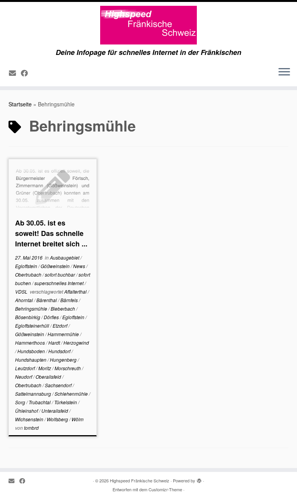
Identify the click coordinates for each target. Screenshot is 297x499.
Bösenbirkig (28, 317)
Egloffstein (26, 266)
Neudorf (24, 376)
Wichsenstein (29, 419)
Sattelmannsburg (33, 393)
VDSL (22, 291)
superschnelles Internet (59, 283)
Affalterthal (76, 291)
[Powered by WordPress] (199, 479)
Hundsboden (31, 351)
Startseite (20, 104)
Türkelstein (66, 402)
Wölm (78, 419)
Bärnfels (69, 300)
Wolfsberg (58, 419)
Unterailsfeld (55, 410)
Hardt (54, 342)
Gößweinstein (56, 266)
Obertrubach (29, 274)
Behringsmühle (31, 308)
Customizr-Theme (165, 489)
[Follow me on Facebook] (27, 73)
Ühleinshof (27, 410)
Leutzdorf (25, 368)
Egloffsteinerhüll (32, 325)
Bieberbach (63, 308)
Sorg (20, 402)
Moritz (45, 368)
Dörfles (52, 317)
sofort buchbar (60, 274)
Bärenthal (47, 300)
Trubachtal (40, 402)
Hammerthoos (30, 342)
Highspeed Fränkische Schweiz (139, 480)
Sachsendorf (59, 385)
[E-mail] (15, 73)
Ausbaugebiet (65, 257)
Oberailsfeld (49, 376)
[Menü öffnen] (284, 72)
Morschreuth (68, 368)
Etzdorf (60, 325)
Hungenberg (64, 359)
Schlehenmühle (72, 393)
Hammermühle (64, 334)
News (79, 266)
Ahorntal (24, 300)
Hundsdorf (60, 351)
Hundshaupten (31, 359)
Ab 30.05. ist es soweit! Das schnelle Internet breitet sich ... (51, 233)
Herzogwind (76, 342)
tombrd (31, 427)
